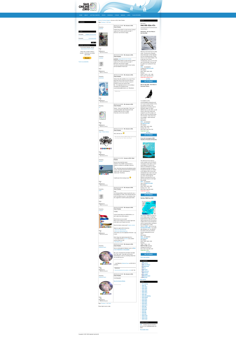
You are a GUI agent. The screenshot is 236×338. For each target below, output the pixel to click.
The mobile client (144, 329)
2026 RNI (144, 311)
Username (87, 34)
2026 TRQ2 (144, 290)
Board (99, 20)
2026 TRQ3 (144, 288)
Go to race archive (145, 257)
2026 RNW (144, 309)
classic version (131, 225)
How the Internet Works (119, 281)
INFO (142, 66)
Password (87, 38)
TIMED (146, 226)
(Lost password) (92, 38)
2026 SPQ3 (144, 300)
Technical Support (106, 20)
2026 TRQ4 (144, 286)
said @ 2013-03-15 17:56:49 (124, 59)
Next (110, 22)
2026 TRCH (144, 292)
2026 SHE (144, 306)
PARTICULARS (149, 68)
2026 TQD (144, 294)
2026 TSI (144, 285)
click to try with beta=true (120, 229)
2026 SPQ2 (144, 302)
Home (80, 15)
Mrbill (100, 190)
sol (99, 107)
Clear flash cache (118, 241)
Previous (103, 22)
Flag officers (136, 15)
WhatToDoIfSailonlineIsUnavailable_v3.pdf (123, 270)
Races (103, 15)
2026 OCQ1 (144, 320)
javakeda (101, 28)
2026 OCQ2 (144, 318)
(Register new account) (91, 34)
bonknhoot (101, 77)
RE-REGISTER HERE (146, 227)
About (86, 15)
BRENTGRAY (147, 275)
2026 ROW (144, 308)
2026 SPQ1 (144, 303)
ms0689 (146, 274)
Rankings (110, 15)
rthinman (146, 272)
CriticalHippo (147, 264)
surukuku (101, 58)
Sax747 (145, 277)
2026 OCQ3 (144, 317)
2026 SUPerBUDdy (146, 296)
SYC (141, 324)
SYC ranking (145, 283)
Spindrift (101, 161)
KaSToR (146, 263)
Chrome (126, 238)
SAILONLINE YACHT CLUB (87, 48)
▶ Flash (148, 78)
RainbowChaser (102, 247)
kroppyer (101, 210)
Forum (117, 15)
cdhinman (146, 271)
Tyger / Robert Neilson (104, 131)
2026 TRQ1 (144, 291)
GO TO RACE (148, 81)
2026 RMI (144, 312)
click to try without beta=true (121, 231)
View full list (143, 279)
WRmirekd (146, 266)
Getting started (95, 15)
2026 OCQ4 (144, 315)
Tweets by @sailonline (83, 61)
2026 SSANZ (145, 297)
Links (128, 15)
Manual (123, 15)
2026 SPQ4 (144, 299)
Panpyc (146, 269)
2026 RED (144, 314)
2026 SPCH (144, 305)
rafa (145, 267)
